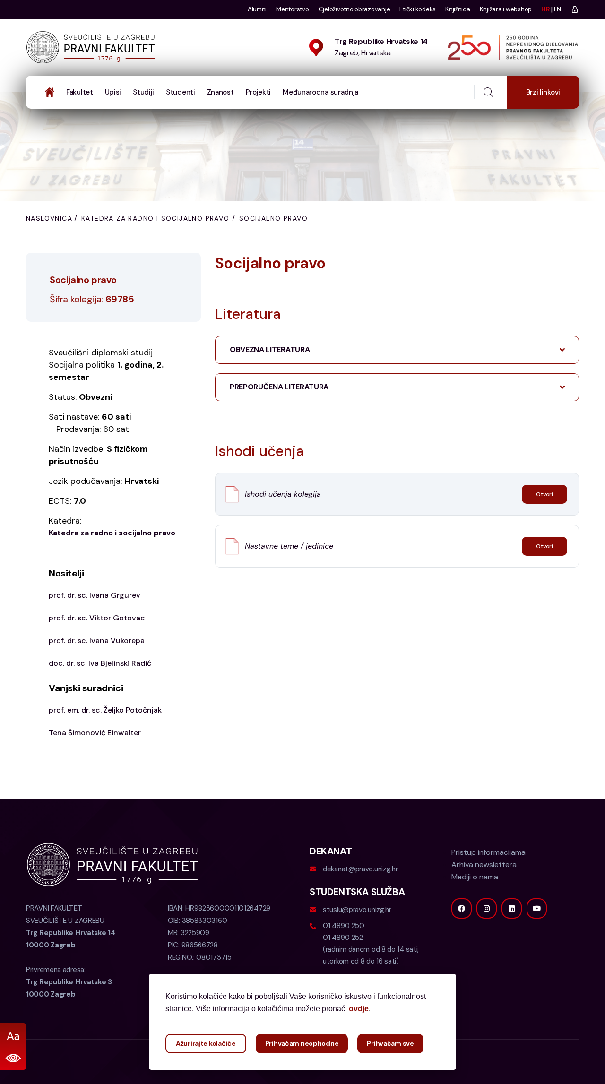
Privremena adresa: (69, 982)
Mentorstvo (292, 9)
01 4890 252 (343, 937)
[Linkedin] (511, 908)
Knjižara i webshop (506, 9)
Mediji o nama (474, 877)
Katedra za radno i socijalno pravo (155, 218)
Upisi (113, 92)
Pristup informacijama (488, 852)
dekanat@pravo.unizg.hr (360, 869)
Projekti (258, 92)
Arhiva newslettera (484, 864)
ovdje (359, 1009)
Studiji (143, 92)
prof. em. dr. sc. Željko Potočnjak (105, 710)
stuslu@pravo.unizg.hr (357, 909)
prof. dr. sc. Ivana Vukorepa (97, 640)
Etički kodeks (417, 9)
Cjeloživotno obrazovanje (354, 9)
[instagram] (486, 908)
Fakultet (79, 92)
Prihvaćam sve (390, 1043)
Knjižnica (457, 9)
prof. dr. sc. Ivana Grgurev (94, 595)
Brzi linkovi (543, 92)
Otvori (544, 494)
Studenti (180, 92)
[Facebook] (461, 908)
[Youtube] (537, 908)
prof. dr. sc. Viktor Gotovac (97, 618)
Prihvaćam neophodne (302, 1043)
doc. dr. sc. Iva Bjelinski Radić (100, 663)
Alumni (257, 9)
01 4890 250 (343, 925)
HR (545, 9)
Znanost (220, 92)
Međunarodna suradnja (320, 92)
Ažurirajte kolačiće (206, 1043)
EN (557, 9)
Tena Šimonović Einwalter (95, 733)
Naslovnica (49, 218)
